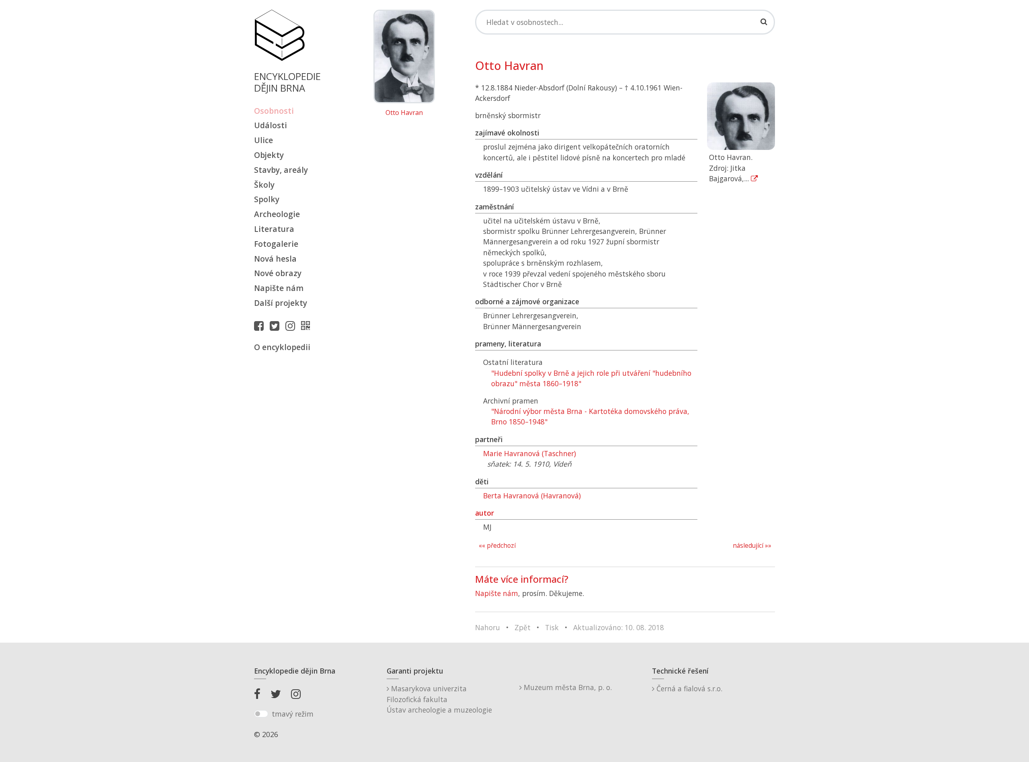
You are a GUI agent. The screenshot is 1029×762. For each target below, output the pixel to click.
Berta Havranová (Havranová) (532, 495)
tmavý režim (293, 714)
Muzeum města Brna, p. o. (567, 687)
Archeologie (277, 214)
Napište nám (278, 288)
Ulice (263, 140)
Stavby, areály (281, 169)
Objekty (269, 155)
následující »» (752, 545)
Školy (264, 184)
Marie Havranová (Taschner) (529, 453)
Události (270, 125)
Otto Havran (404, 113)
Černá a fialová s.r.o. (688, 688)
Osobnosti (274, 110)
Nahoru (487, 627)
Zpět (522, 627)
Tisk (552, 627)
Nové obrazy (277, 273)
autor (484, 513)
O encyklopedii (282, 347)
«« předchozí (497, 545)
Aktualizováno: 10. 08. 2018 (618, 627)
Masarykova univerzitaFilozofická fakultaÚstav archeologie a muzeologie (439, 699)
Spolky (266, 199)
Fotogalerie (276, 243)
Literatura (274, 228)
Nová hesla (275, 258)
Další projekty (280, 302)
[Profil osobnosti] (307, 325)
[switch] (261, 713)
